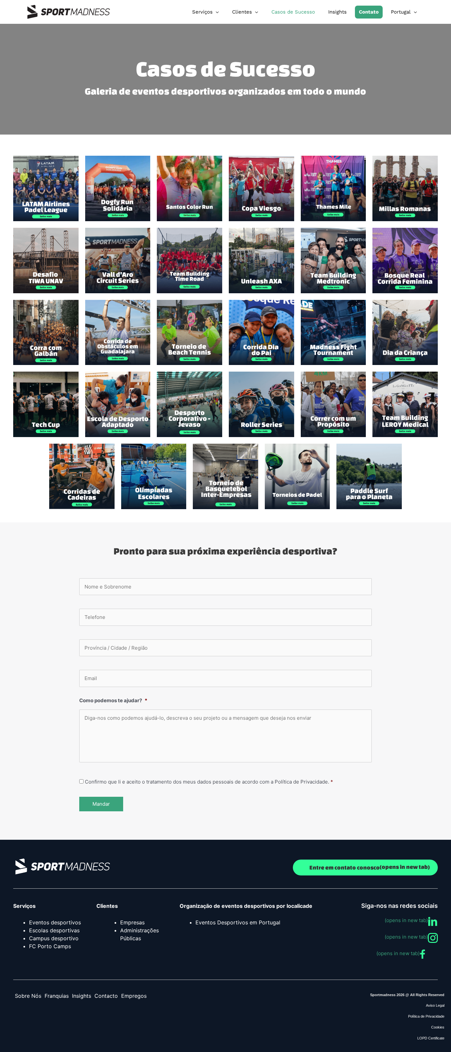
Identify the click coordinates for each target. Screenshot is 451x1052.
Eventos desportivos (55, 922)
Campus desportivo (54, 938)
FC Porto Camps (50, 946)
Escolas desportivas (54, 930)
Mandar (101, 804)
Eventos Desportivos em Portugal (237, 922)
